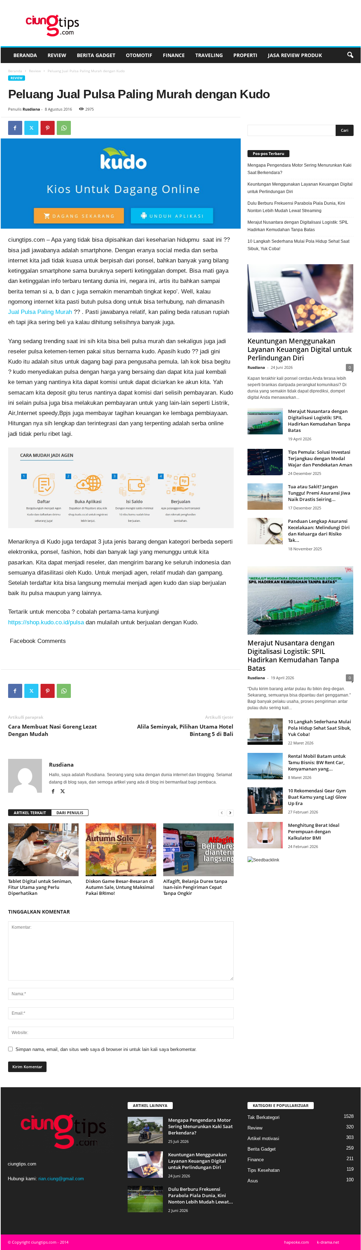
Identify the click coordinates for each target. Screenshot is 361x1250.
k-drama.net (328, 1242)
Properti (245, 55)
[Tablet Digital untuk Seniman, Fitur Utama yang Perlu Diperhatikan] (43, 849)
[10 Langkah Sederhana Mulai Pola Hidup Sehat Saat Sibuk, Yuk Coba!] (265, 731)
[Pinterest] (48, 128)
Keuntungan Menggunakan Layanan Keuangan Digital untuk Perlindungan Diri (300, 188)
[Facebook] (15, 128)
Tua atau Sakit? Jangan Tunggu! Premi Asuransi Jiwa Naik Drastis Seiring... (319, 492)
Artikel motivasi (263, 1138)
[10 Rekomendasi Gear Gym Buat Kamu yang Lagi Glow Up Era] (265, 800)
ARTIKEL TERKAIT (30, 812)
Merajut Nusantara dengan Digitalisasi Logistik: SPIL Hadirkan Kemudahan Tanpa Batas (297, 226)
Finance (174, 55)
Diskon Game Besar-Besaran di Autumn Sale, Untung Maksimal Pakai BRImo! (120, 887)
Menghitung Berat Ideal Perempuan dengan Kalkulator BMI (313, 831)
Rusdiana (31, 109)
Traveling (209, 55)
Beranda (25, 55)
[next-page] (230, 813)
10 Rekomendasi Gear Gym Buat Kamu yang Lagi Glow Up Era (317, 796)
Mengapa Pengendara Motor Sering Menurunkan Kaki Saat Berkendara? (299, 169)
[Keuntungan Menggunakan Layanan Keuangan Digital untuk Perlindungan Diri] (300, 298)
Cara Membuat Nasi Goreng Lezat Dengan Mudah (52, 730)
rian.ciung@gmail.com (61, 1178)
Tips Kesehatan (263, 1170)
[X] (31, 128)
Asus (252, 1180)
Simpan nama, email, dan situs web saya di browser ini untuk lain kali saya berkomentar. (106, 1049)
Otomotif (139, 55)
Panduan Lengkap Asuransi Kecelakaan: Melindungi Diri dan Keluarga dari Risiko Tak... (319, 530)
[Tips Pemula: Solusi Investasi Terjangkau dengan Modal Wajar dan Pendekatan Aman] (265, 462)
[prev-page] (221, 813)
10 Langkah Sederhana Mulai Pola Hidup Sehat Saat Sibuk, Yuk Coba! (298, 245)
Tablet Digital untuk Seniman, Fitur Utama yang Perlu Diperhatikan (40, 887)
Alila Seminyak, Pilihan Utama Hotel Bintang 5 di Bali (185, 730)
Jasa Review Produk (295, 55)
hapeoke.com (296, 1242)
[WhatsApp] (64, 128)
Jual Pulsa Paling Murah (40, 312)
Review (57, 55)
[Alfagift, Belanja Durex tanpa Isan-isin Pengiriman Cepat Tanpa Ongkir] (198, 849)
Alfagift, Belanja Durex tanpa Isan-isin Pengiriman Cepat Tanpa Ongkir (195, 887)
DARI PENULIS (69, 812)
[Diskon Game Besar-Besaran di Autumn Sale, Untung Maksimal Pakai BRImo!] (121, 849)
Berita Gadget (96, 55)
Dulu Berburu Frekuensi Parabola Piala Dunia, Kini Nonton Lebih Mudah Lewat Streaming (296, 207)
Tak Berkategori (263, 1117)
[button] (350, 55)
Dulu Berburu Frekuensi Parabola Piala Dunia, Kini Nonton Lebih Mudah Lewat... (200, 1195)
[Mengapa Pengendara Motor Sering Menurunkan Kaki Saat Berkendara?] (145, 1130)
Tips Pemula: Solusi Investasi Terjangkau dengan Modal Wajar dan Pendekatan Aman (320, 458)
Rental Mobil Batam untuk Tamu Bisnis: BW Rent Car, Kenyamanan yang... (316, 762)
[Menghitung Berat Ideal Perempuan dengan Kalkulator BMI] (265, 835)
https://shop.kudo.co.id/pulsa (47, 622)
